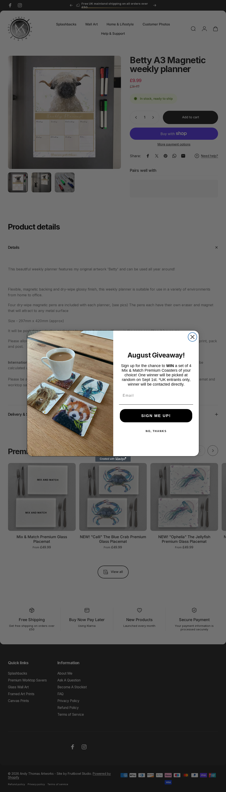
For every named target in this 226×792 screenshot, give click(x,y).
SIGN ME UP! (156, 415)
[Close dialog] (192, 337)
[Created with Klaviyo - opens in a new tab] (113, 459)
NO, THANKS (156, 431)
